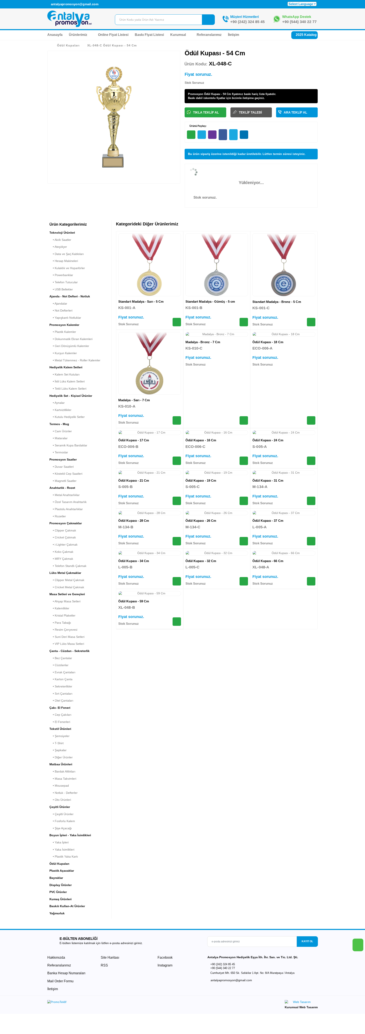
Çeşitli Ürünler (59, 807)
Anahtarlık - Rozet (62, 487)
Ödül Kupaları (68, 45)
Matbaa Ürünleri (60, 764)
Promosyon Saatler (63, 459)
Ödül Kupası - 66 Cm (267, 561)
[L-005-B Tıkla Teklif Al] (177, 581)
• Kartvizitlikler (60, 410)
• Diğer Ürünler (61, 757)
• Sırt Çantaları (60, 693)
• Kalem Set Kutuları (64, 374)
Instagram (164, 965)
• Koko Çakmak (61, 551)
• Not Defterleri (60, 310)
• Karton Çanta (60, 679)
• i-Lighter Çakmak (63, 544)
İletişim (233, 35)
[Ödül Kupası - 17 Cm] (149, 432)
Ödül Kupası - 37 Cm (267, 520)
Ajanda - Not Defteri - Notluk (69, 296)
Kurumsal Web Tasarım (301, 1007)
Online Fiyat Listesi (113, 35)
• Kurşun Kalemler (63, 353)
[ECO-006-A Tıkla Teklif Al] (311, 420)
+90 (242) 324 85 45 (247, 22)
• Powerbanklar (61, 275)
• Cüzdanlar (58, 665)
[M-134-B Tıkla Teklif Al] (177, 541)
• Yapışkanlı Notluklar (65, 317)
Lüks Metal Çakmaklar (65, 573)
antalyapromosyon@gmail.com (74, 4)
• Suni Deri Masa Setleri (66, 636)
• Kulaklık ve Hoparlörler (67, 268)
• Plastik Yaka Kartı (63, 856)
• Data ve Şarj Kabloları (66, 254)
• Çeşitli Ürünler (61, 814)
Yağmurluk (57, 913)
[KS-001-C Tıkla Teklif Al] (311, 322)
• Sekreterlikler (60, 686)
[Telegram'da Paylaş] (201, 134)
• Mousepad (59, 785)
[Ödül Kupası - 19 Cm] (216, 472)
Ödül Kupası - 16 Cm (200, 440)
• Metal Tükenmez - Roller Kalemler (74, 360)
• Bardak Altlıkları (62, 771)
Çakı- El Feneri (59, 707)
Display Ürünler (60, 885)
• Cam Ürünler (60, 431)
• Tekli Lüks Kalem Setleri (67, 388)
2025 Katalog (306, 35)
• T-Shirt (56, 743)
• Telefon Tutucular (63, 282)
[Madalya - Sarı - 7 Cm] (149, 363)
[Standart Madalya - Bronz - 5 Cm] (283, 264)
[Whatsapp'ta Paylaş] (191, 134)
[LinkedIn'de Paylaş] (244, 134)
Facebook (165, 957)
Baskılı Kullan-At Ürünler (67, 906)
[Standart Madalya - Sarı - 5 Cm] (149, 264)
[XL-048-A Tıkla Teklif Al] (311, 581)
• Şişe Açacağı (60, 828)
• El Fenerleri (59, 722)
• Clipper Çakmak (62, 530)
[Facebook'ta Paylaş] (223, 134)
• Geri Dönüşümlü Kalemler (69, 346)
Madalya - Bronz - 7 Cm (202, 342)
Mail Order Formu (60, 981)
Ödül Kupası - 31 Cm (267, 480)
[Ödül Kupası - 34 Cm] (149, 553)
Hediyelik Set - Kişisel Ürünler (70, 395)
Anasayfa (55, 35)
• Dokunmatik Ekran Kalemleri (71, 339)
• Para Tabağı (60, 622)
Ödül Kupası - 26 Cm (200, 520)
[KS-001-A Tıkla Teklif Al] (177, 322)
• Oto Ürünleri (60, 799)
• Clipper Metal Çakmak (66, 580)
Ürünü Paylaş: (198, 126)
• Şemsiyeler (59, 736)
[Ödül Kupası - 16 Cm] (216, 432)
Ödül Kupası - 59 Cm (133, 601)
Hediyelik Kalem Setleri (65, 367)
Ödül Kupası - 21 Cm (133, 480)
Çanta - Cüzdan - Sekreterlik (69, 651)
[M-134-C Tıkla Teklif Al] (244, 541)
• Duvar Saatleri (61, 466)
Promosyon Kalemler (64, 325)
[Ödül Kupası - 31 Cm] (283, 472)
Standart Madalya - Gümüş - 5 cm (210, 301)
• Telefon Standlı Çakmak (67, 566)
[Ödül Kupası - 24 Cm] (283, 432)
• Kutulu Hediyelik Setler (67, 417)
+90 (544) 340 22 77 (299, 22)
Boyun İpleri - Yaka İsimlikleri (70, 835)
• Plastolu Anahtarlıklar (66, 509)
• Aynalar (57, 402)
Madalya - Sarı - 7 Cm (134, 400)
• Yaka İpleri (59, 842)
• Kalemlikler (59, 608)
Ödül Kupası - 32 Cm (200, 561)
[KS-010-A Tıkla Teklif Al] (177, 420)
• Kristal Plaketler (62, 615)
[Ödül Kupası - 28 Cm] (149, 513)
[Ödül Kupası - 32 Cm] (216, 553)
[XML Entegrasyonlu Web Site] (113, 1003)
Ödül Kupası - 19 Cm (200, 480)
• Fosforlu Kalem (62, 821)
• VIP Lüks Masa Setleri (66, 643)
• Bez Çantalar (60, 658)
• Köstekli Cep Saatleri (65, 473)
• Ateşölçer (58, 246)
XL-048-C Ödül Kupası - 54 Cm (112, 45)
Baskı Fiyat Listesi (149, 35)
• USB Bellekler (61, 289)
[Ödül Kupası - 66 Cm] (283, 553)
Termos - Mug (59, 424)
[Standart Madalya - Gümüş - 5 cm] (216, 264)
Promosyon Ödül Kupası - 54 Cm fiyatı (213, 94)
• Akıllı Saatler (60, 239)
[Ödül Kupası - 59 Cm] (149, 593)
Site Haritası (110, 957)
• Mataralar (58, 438)
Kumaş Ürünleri (60, 899)
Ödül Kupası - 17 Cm (133, 440)
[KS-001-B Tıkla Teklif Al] (244, 322)
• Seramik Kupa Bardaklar (68, 445)
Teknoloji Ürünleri (62, 232)
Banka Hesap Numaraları (66, 973)
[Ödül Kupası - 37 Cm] (283, 513)
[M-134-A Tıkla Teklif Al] (311, 501)
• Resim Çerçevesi (63, 629)
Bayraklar (56, 878)
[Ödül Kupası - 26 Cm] (216, 513)
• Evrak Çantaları (62, 672)
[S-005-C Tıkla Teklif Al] (244, 501)
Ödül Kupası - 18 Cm (267, 342)
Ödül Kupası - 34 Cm (133, 561)
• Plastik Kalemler (62, 331)
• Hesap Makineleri (63, 261)
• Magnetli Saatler (62, 480)
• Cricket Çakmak (62, 537)
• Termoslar (58, 452)
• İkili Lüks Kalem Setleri (67, 381)
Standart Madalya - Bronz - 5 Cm (276, 302)
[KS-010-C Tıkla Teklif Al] (244, 420)
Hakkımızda (56, 957)
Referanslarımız (209, 35)
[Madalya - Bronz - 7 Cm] (216, 334)
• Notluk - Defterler (63, 792)
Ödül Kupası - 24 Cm (267, 440)
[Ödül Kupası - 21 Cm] (149, 472)
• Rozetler (57, 516)
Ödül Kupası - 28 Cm (133, 520)
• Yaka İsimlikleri (61, 849)
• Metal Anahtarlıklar (64, 495)
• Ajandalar (58, 303)
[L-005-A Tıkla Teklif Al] (311, 541)
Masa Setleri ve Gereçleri (67, 594)
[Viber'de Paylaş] (212, 134)
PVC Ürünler (58, 892)
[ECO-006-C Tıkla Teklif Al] (244, 461)
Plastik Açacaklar (61, 870)
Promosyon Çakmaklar (65, 523)
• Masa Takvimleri (62, 778)
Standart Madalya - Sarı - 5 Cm (140, 301)
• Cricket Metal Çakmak (66, 587)
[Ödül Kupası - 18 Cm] (283, 334)
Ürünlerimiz (78, 35)
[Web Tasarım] (301, 1002)
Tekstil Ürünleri (60, 728)
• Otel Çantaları (61, 700)
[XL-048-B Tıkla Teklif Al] (177, 621)
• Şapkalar (58, 750)
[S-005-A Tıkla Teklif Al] (311, 461)
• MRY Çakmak (61, 558)
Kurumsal (178, 35)
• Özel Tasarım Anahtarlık (68, 502)
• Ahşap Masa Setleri (64, 601)
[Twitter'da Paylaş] (233, 134)
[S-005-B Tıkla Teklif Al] (177, 501)
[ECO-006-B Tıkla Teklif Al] (177, 461)
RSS (104, 965)
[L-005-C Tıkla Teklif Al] (244, 581)
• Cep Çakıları (60, 714)
